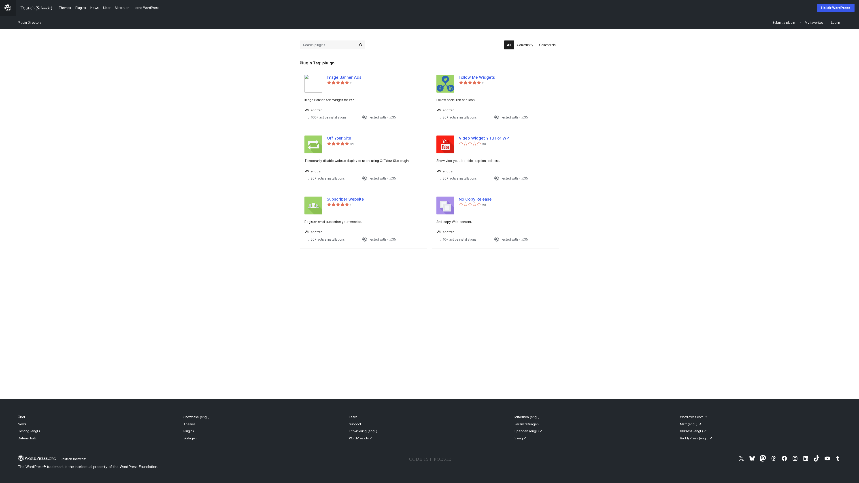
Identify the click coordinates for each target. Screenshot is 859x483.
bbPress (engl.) (693, 431)
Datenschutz (27, 438)
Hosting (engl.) (29, 431)
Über (21, 417)
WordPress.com (693, 417)
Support (355, 424)
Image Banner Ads (344, 77)
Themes (189, 424)
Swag (521, 438)
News (22, 424)
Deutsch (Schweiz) (74, 459)
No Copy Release (475, 199)
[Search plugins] (360, 44)
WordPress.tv (361, 438)
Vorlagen (190, 438)
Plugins (188, 431)
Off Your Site (339, 138)
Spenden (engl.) (529, 431)
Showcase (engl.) (196, 417)
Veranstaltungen (527, 424)
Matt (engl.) (690, 424)
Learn (353, 417)
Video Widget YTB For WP (484, 138)
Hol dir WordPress (835, 8)
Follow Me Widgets (477, 77)
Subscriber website (345, 199)
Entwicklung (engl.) (363, 431)
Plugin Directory (30, 22)
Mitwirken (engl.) (527, 417)
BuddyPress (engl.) (696, 438)
